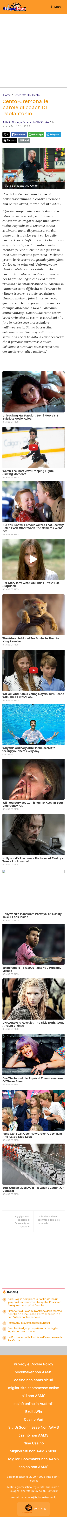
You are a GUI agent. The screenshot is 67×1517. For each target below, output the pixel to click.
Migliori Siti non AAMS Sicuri (33, 1451)
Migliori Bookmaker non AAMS (33, 1459)
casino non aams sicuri (33, 1380)
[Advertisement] (33, 53)
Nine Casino (33, 1443)
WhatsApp (37, 134)
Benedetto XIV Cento (27, 95)
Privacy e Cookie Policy (33, 1364)
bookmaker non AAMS (33, 1372)
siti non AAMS (33, 1396)
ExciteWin (33, 1411)
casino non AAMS (33, 1435)
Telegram (54, 134)
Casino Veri (33, 1419)
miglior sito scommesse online (33, 1388)
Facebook (20, 134)
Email (26, 140)
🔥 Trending (10, 1292)
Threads (11, 140)
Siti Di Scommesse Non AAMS (33, 1427)
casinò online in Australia (34, 1404)
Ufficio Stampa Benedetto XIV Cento (26, 122)
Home (7, 95)
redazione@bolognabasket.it (38, 1497)
